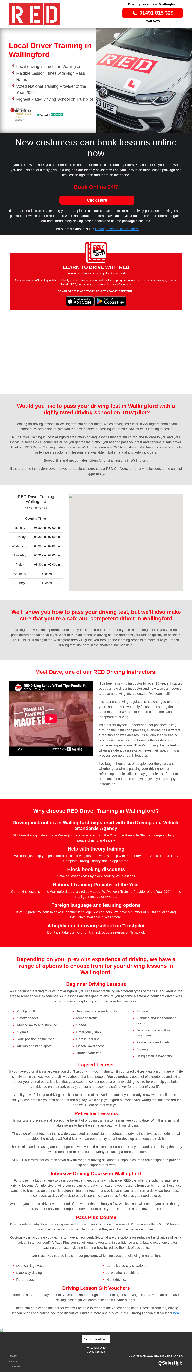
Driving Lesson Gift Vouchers (117, 229)
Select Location (95, 1339)
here (176, 1313)
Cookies (15, 1366)
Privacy (14, 1361)
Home (13, 1356)
